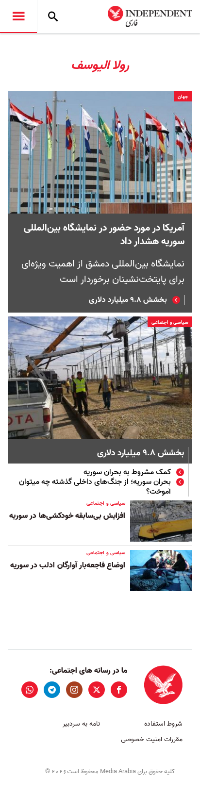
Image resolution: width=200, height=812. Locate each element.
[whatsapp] (29, 689)
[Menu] (18, 16)
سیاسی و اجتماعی (169, 322)
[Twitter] (96, 689)
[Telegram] (52, 689)
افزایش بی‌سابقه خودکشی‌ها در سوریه (67, 516)
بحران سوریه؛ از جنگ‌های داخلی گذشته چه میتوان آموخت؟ (95, 487)
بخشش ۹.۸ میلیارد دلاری (128, 300)
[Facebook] (119, 689)
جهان (183, 96)
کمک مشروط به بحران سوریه (127, 472)
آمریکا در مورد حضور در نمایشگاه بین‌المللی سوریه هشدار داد (104, 235)
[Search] (52, 16)
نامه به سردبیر (81, 723)
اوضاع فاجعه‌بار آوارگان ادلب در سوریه (67, 565)
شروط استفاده (163, 723)
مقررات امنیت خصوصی (152, 739)
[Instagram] (74, 689)
